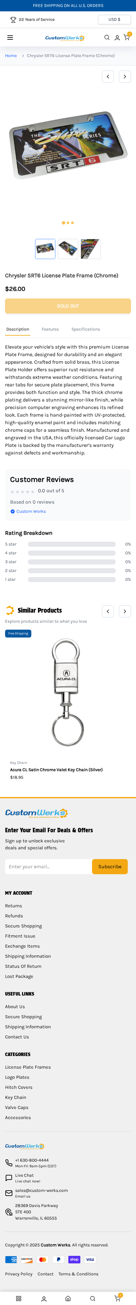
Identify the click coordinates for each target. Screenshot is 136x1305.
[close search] (107, 37)
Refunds (14, 916)
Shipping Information (28, 956)
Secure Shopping (23, 926)
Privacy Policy (19, 1274)
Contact (45, 1274)
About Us (15, 1006)
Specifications (85, 329)
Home (11, 55)
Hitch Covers (19, 1087)
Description (17, 329)
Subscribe (109, 866)
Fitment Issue (20, 936)
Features (50, 329)
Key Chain (15, 1097)
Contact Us (17, 1037)
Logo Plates (17, 1077)
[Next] (125, 77)
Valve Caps (16, 1107)
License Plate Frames (28, 1067)
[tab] (63, 222)
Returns (13, 906)
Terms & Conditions (78, 1274)
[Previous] (108, 77)
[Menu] (16, 37)
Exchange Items (22, 946)
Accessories (18, 1117)
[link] (117, 37)
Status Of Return (23, 966)
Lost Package (19, 976)
